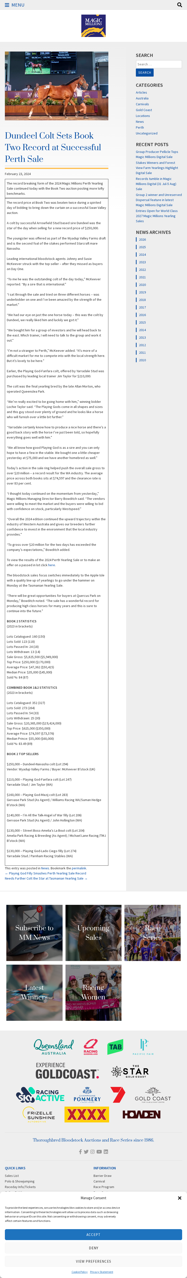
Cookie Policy (80, 1272)
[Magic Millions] (93, 34)
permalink (79, 868)
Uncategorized (147, 133)
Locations (143, 116)
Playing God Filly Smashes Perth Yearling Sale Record (45, 873)
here (51, 565)
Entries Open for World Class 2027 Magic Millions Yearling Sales (157, 216)
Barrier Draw (103, 1175)
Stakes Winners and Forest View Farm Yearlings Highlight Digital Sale (157, 167)
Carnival (99, 1181)
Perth (140, 127)
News (45, 868)
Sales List (12, 1175)
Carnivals (142, 104)
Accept (93, 1234)
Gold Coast (144, 110)
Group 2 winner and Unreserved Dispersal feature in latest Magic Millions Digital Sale (159, 200)
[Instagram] (92, 1151)
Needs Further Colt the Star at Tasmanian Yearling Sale (46, 878)
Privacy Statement (101, 1272)
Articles (141, 92)
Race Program (104, 1187)
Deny (93, 1248)
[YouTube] (99, 1151)
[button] (179, 1198)
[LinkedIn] (106, 1151)
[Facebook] (80, 1151)
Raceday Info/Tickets (20, 1187)
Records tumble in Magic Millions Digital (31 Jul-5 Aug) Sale (156, 183)
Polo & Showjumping (20, 1181)
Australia (142, 98)
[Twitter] (86, 1151)
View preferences (93, 1261)
